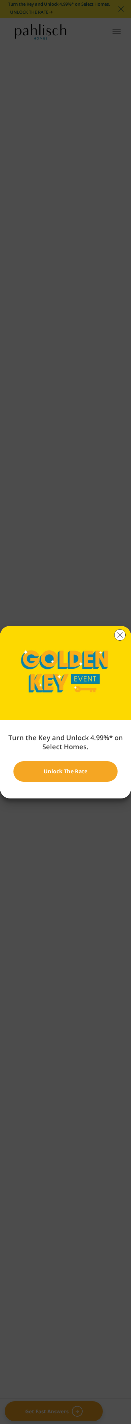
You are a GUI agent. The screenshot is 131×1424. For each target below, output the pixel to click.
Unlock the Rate (65, 771)
